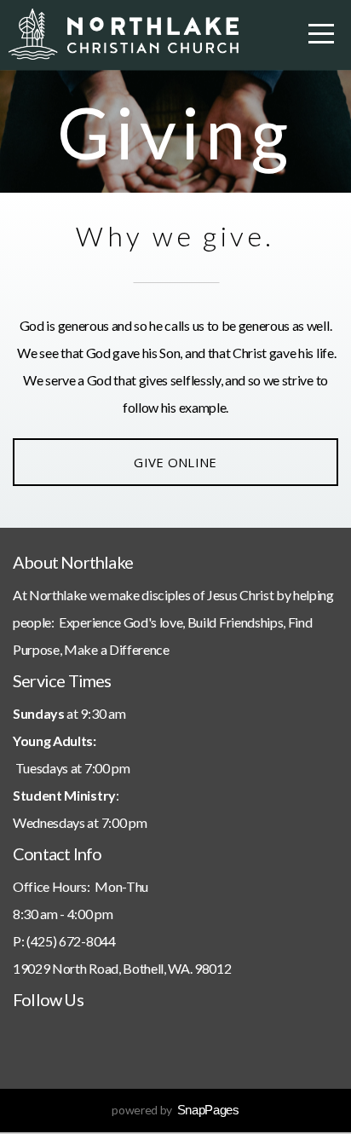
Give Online (175, 462)
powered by (175, 1109)
